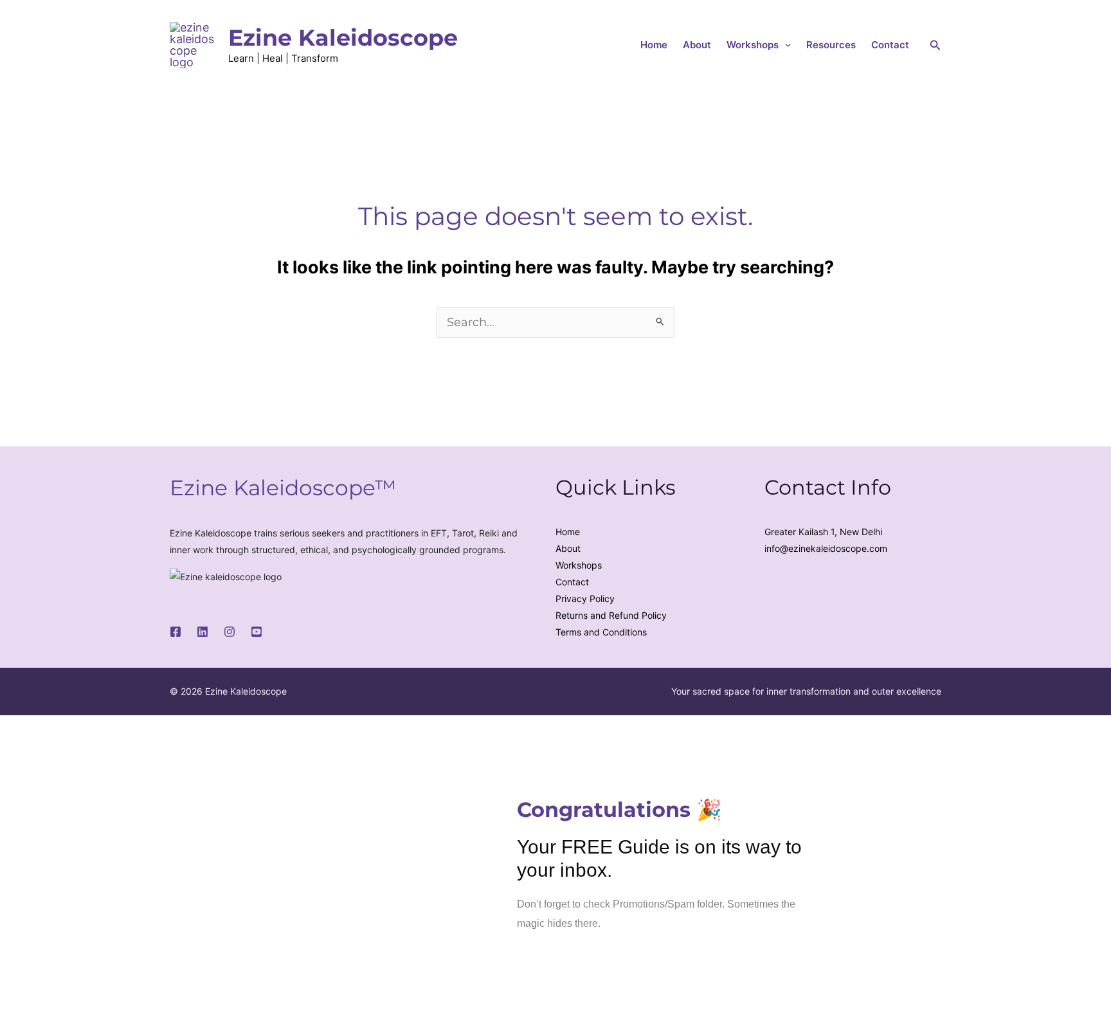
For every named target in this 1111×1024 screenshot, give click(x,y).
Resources (831, 45)
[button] (785, 45)
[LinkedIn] (202, 631)
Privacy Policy (585, 598)
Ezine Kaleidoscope (343, 37)
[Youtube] (256, 631)
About (697, 45)
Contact (890, 45)
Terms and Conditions (601, 631)
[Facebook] (175, 631)
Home (653, 45)
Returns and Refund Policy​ (611, 615)
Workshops (753, 45)
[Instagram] (229, 631)
